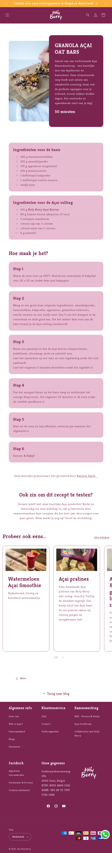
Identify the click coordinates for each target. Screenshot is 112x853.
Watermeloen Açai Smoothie (24, 582)
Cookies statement (19, 790)
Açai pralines (74, 579)
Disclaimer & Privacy (21, 782)
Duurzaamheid (17, 731)
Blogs (12, 739)
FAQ (44, 716)
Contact (46, 723)
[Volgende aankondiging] (106, 3)
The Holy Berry (24, 849)
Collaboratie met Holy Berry (87, 733)
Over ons (14, 716)
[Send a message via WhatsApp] (105, 834)
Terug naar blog (58, 694)
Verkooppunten (50, 731)
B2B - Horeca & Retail (87, 716)
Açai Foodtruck (83, 723)
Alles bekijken (101, 537)
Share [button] (23, 678)
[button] (7, 15)
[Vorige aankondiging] (6, 3)
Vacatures (14, 746)
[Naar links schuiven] (49, 657)
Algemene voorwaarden (16, 773)
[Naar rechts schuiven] (63, 657)
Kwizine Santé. (87, 476)
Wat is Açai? (16, 723)
